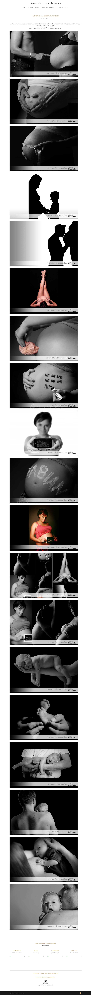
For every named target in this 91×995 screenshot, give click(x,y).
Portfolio (32, 7)
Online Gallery (45, 7)
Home (24, 7)
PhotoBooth (37, 7)
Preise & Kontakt (52, 7)
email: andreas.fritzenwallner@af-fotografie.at (45, 977)
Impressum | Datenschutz (63, 7)
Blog (27, 7)
